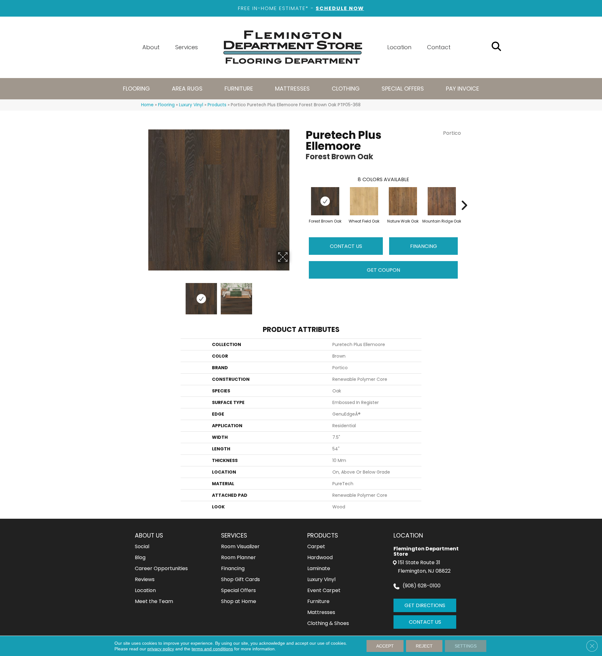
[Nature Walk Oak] (403, 201)
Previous (144, 295)
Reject (424, 645)
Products (217, 105)
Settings (466, 645)
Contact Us (346, 246)
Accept (385, 645)
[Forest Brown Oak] (325, 201)
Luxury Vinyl (191, 105)
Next (293, 295)
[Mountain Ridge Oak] (441, 201)
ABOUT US (149, 535)
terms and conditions (212, 648)
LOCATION (408, 535)
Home (147, 105)
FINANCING (423, 246)
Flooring (166, 105)
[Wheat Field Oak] (364, 201)
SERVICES (234, 535)
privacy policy (160, 648)
